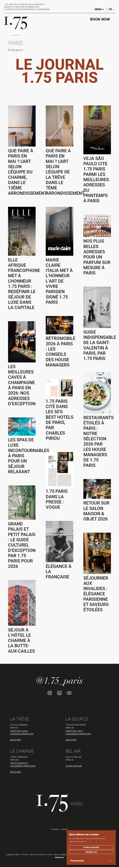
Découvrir (15, 739)
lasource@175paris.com (78, 733)
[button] (111, 9)
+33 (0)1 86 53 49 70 (19, 763)
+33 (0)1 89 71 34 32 (19, 730)
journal (49, 854)
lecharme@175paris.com (22, 765)
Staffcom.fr (59, 857)
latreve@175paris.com (21, 733)
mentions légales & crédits (63, 854)
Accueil (54, 829)
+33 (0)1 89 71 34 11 (74, 730)
